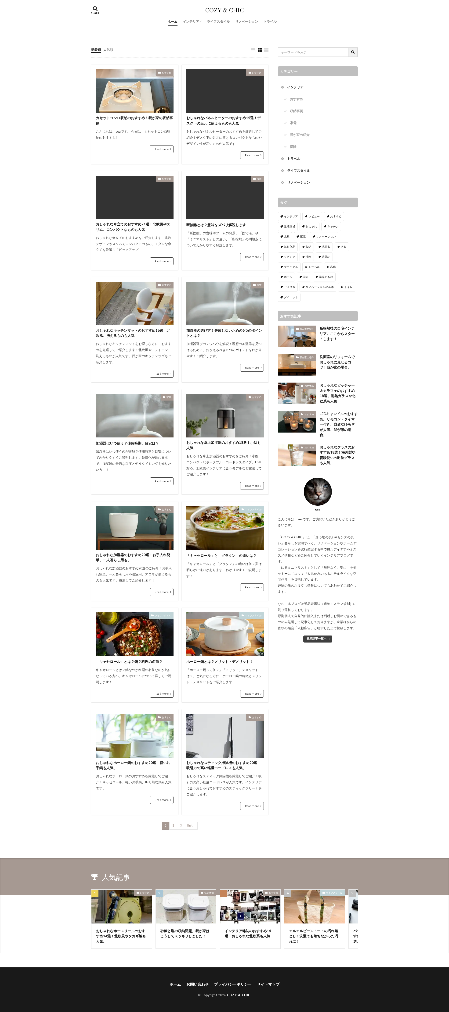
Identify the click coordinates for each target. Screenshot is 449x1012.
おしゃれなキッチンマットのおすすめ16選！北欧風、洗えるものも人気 (133, 333)
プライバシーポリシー (233, 984)
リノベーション (246, 21)
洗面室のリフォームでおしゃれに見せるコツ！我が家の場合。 (337, 362)
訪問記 (326, 257)
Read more (162, 149)
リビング (289, 257)
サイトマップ (268, 984)
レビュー (314, 216)
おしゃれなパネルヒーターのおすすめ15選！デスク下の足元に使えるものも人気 (223, 120)
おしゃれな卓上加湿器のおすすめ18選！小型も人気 (223, 445)
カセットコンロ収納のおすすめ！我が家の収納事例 (134, 120)
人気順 (108, 50)
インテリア (191, 21)
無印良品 (289, 247)
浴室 (343, 247)
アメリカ (289, 287)
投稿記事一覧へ (316, 638)
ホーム (172, 21)
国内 (305, 277)
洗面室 (326, 247)
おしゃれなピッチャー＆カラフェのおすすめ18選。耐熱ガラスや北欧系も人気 (337, 393)
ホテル (288, 277)
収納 (308, 247)
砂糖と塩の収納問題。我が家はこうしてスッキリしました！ (185, 933)
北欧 (287, 236)
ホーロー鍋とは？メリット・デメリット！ (219, 661)
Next (190, 825)
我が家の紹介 (300, 135)
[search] (353, 52)
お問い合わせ (197, 984)
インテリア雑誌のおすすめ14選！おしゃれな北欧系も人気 (248, 933)
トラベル (270, 21)
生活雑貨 (289, 226)
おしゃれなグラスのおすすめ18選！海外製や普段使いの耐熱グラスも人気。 (337, 455)
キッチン (333, 226)
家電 (259, 285)
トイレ (348, 287)
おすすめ (166, 72)
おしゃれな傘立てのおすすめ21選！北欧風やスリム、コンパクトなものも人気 (133, 226)
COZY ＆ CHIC (238, 995)
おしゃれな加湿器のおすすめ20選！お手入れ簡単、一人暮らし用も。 (133, 557)
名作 (333, 267)
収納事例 (296, 111)
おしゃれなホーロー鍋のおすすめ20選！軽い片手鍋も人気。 (133, 765)
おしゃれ (311, 226)
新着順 (96, 50)
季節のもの (326, 277)
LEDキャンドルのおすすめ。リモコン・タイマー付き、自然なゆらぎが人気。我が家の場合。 (339, 424)
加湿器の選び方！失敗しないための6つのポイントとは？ (224, 333)
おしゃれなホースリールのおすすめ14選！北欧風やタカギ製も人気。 (121, 936)
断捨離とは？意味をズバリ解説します (216, 225)
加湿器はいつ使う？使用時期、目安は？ (127, 443)
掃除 (259, 178)
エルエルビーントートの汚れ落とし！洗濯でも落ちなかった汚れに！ (313, 936)
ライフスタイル (218, 21)
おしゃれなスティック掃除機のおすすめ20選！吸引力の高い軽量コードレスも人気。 (223, 765)
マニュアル (291, 267)
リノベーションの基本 (320, 287)
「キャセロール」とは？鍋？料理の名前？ (129, 661)
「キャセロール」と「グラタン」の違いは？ (221, 555)
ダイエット (291, 297)
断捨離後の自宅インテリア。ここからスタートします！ (337, 333)
